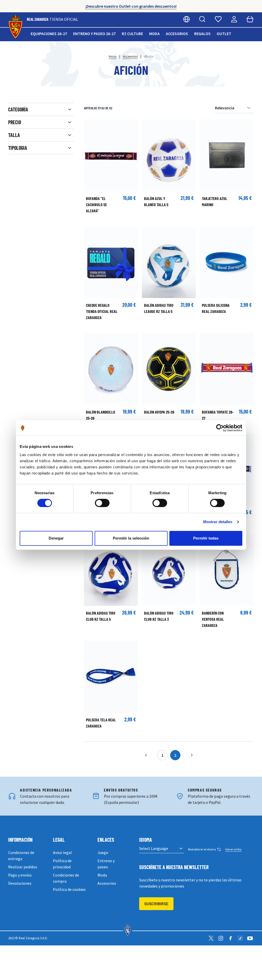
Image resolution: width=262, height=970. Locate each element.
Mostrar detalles (218, 522)
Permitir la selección (131, 538)
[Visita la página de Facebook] (230, 938)
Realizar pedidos (22, 866)
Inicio (112, 56)
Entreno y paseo (106, 863)
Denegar (56, 538)
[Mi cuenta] (234, 19)
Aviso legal (62, 852)
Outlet (224, 33)
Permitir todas (206, 538)
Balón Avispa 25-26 (159, 411)
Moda (154, 33)
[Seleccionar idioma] (186, 19)
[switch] (102, 503)
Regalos (202, 33)
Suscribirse (156, 903)
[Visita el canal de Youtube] (250, 938)
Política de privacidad (62, 863)
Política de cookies (69, 889)
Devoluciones (19, 883)
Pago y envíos (20, 875)
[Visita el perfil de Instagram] (221, 938)
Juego (102, 852)
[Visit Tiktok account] (240, 938)
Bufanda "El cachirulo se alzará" (96, 204)
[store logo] (15, 26)
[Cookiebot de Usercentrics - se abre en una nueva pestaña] (220, 428)
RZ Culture (132, 33)
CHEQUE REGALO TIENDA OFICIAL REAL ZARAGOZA (101, 311)
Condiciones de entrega (21, 855)
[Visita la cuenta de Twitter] (211, 938)
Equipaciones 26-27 (49, 33)
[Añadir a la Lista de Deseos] (90, 125)
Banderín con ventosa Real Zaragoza (213, 619)
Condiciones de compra (66, 878)
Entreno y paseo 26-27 (94, 33)
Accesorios (177, 33)
